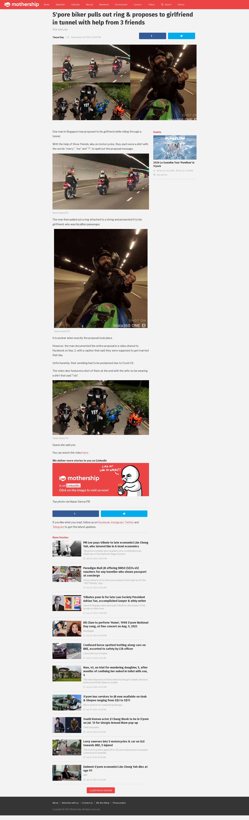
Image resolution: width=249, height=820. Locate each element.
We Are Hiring (102, 803)
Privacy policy (119, 803)
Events (157, 132)
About (55, 803)
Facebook (104, 522)
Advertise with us (70, 803)
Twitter (129, 522)
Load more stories (101, 790)
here (85, 452)
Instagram (117, 522)
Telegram (58, 526)
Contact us (87, 803)
